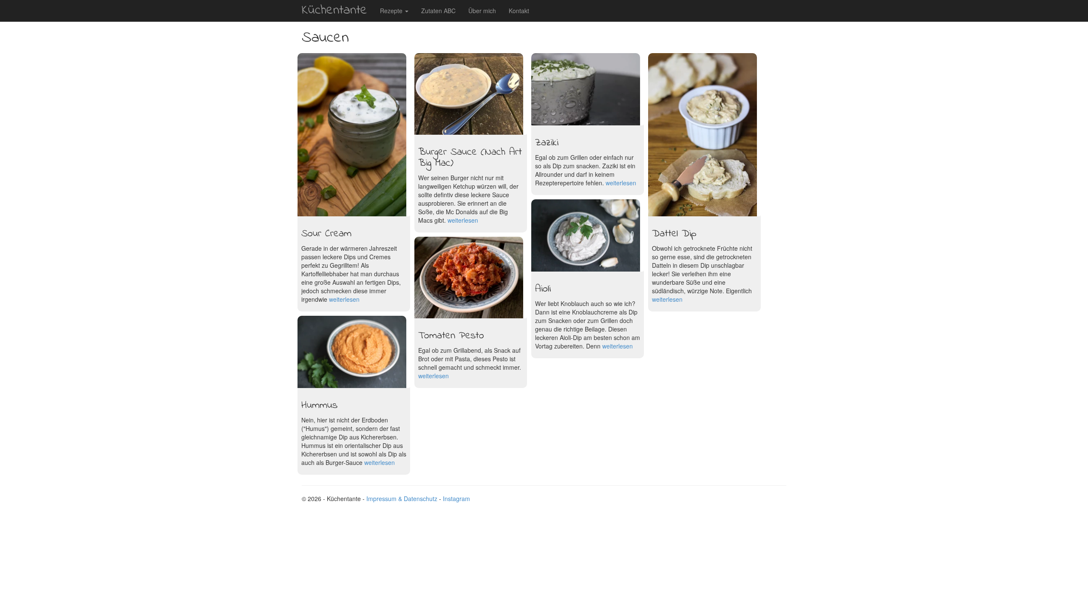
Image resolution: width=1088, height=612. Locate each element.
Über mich (482, 10)
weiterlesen (617, 346)
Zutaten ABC (438, 10)
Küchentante (334, 10)
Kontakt (519, 10)
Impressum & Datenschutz (401, 498)
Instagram (456, 498)
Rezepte (392, 10)
